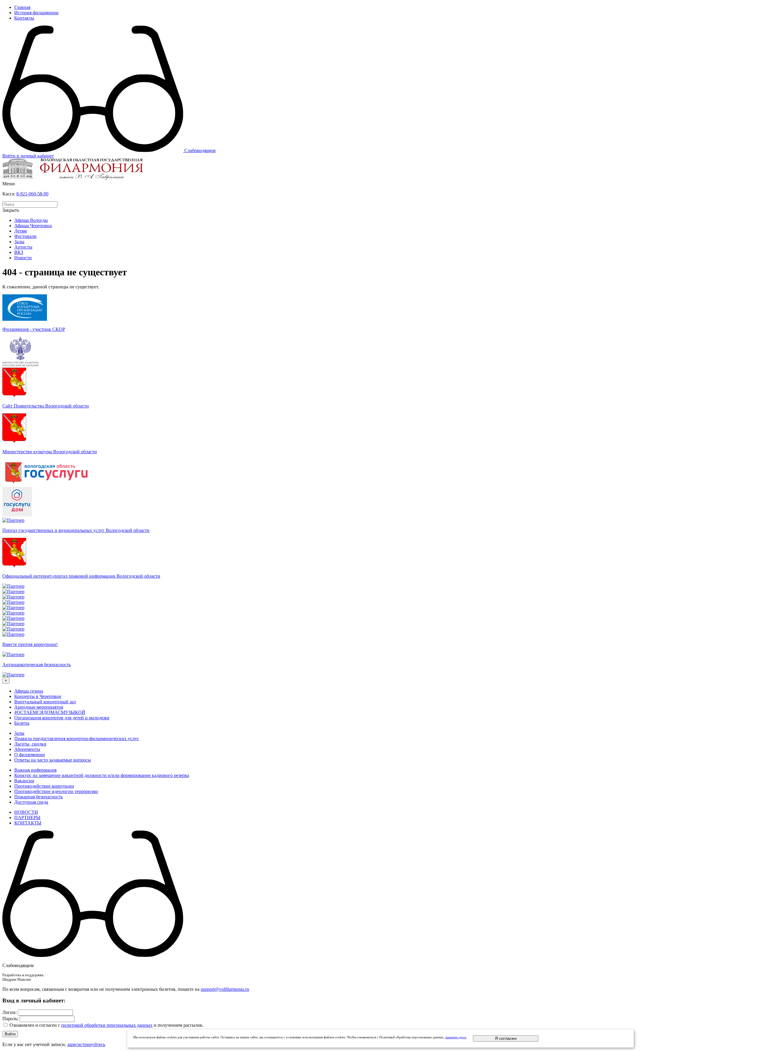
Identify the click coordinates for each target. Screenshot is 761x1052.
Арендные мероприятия (38, 707)
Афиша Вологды (31, 220)
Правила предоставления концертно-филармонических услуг (76, 738)
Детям (20, 230)
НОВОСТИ (26, 812)
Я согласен (506, 1038)
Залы (19, 241)
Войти (10, 1034)
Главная (22, 7)
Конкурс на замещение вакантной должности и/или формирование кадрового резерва (101, 775)
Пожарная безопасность (38, 796)
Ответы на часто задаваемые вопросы (52, 759)
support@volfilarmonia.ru (225, 989)
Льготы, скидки (30, 743)
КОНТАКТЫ (27, 822)
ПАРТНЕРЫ (27, 817)
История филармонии (36, 12)
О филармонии (29, 754)
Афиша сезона (28, 691)
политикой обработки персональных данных (106, 1025)
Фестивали (25, 236)
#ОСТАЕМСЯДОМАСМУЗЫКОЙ (49, 712)
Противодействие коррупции (44, 786)
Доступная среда (31, 802)
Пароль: (10, 1018)
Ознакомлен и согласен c (35, 1025)
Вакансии (24, 780)
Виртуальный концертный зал (45, 701)
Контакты (24, 17)
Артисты (23, 246)
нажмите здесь (455, 1037)
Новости (23, 257)
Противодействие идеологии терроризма (56, 791)
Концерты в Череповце (37, 696)
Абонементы (27, 749)
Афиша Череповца (33, 225)
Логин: (9, 1012)
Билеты (21, 723)
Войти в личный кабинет (28, 155)
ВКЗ (18, 252)
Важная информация (35, 770)
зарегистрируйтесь (86, 1044)
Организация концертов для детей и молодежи (61, 717)
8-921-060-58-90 (32, 193)
